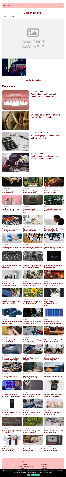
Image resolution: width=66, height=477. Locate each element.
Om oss (44, 466)
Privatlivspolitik (35, 474)
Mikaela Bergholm (44, 112)
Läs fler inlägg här (33, 80)
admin (12, 16)
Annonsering (44, 464)
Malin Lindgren (43, 153)
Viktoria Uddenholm (45, 132)
